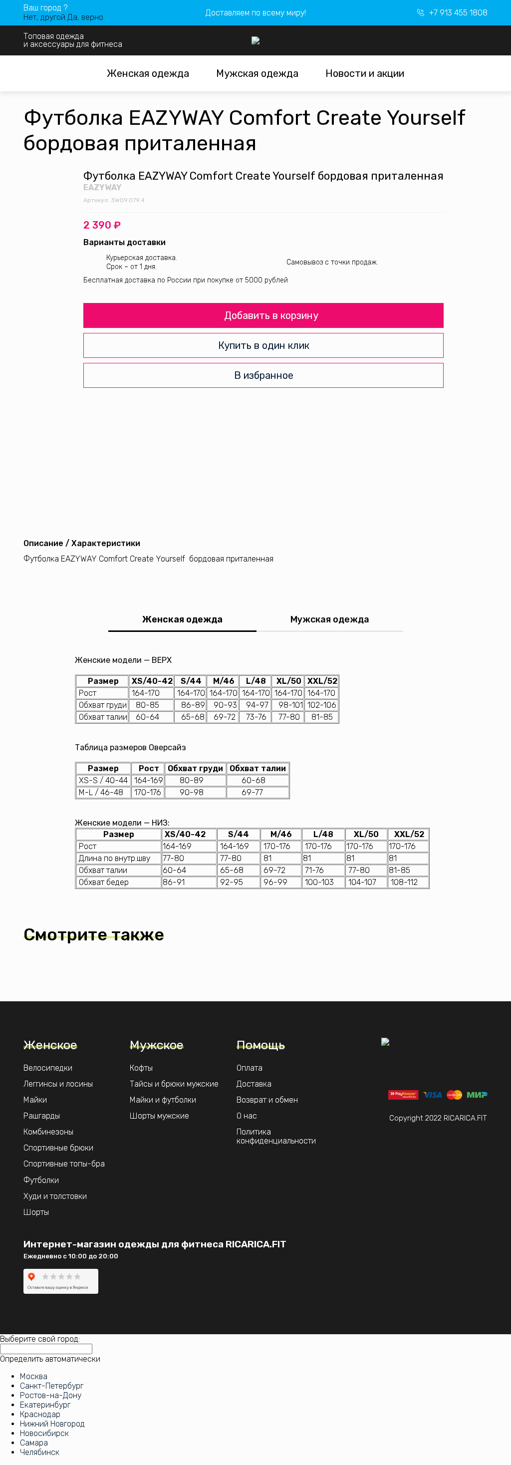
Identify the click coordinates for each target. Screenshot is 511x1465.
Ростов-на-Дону (50, 1395)
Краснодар (40, 1414)
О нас (247, 1116)
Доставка (254, 1084)
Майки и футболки (163, 1100)
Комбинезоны (48, 1132)
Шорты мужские (159, 1116)
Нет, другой (44, 17)
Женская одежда (148, 73)
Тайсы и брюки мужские (174, 1084)
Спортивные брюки (58, 1148)
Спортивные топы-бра (64, 1164)
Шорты (36, 1212)
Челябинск (39, 1452)
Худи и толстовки (55, 1196)
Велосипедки (47, 1068)
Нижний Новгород (52, 1424)
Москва (33, 1376)
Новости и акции (364, 73)
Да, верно (85, 17)
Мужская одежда (257, 73)
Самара (34, 1443)
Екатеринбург (45, 1405)
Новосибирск (44, 1433)
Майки (35, 1100)
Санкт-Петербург (51, 1386)
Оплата (249, 1068)
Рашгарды (41, 1116)
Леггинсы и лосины (58, 1084)
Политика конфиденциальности (276, 1137)
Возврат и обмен (267, 1100)
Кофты (141, 1068)
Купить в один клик (263, 345)
